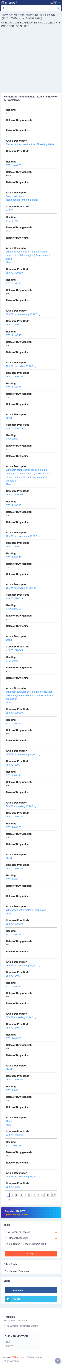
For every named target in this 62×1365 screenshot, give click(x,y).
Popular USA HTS (16, 1212)
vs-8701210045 (14, 428)
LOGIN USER (22, 26)
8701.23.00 (12, 660)
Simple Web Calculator (17, 1271)
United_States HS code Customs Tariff (25, 1244)
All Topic (31, 1253)
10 (48, 1194)
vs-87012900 (13, 1186)
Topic (7, 1224)
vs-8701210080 (14, 494)
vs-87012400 (13, 975)
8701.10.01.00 (13, 165)
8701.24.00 (12, 879)
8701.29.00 (12, 1090)
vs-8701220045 (14, 650)
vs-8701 (10, 210)
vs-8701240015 (14, 1027)
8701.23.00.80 (13, 827)
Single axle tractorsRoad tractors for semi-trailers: (22, 197)
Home (8, 1341)
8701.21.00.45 (13, 335)
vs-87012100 (13, 324)
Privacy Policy (12, 1360)
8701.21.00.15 (13, 283)
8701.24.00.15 (13, 934)
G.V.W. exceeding (21, 366)
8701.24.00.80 (13, 1038)
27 (53, 1194)
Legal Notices (35, 1357)
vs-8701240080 (14, 1135)
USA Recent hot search (17, 1232)
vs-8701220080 (14, 712)
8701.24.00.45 (13, 986)
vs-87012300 (13, 764)
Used (9, 418)
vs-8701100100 (14, 272)
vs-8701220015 (14, 598)
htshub (11, 2)
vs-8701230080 (14, 923)
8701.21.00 (12, 220)
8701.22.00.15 (13, 505)
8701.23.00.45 (13, 775)
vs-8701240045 (14, 1079)
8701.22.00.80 (13, 609)
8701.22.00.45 (13, 557)
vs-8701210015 (14, 376)
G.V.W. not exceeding (23, 314)
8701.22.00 (12, 439)
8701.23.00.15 (13, 723)
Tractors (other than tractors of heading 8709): (30, 144)
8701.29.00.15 (13, 1145)
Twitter (16, 1298)
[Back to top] (57, 1361)
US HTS (8, 1346)
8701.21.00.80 (13, 387)
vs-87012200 (13, 546)
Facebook (18, 1290)
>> (9, 1198)
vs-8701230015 (14, 816)
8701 (8, 113)
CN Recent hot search (16, 1238)
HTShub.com (17, 1357)
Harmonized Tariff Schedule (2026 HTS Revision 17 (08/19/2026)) (28, 16)
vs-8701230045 (14, 868)
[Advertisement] (31, 60)
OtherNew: (9, 1122)
